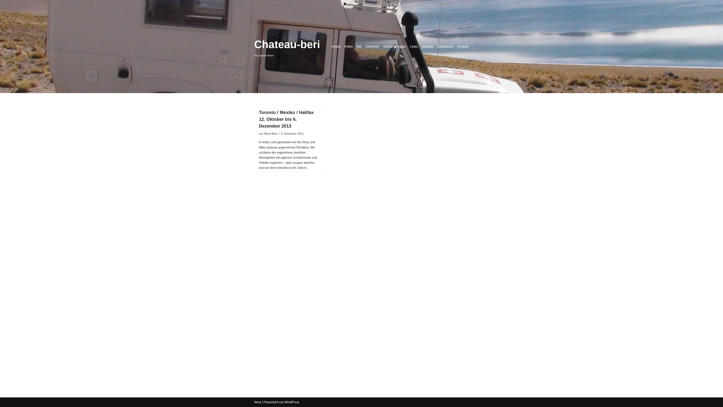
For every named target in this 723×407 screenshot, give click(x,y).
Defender (372, 46)
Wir (359, 46)
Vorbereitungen (394, 46)
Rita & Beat (270, 133)
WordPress (291, 402)
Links (414, 46)
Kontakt (463, 46)
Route (336, 46)
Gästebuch (445, 46)
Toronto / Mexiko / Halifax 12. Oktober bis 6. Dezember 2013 (286, 119)
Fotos (348, 46)
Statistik (427, 46)
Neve (257, 402)
